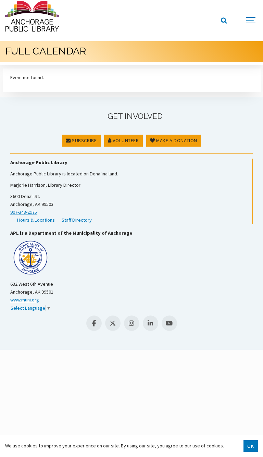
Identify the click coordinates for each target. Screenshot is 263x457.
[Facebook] (94, 323)
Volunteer (125, 140)
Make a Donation (176, 140)
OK (250, 446)
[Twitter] (113, 323)
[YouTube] (169, 323)
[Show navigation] (251, 20)
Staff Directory (77, 220)
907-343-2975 (23, 212)
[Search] (223, 20)
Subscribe (84, 140)
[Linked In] (150, 323)
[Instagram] (131, 323)
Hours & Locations (36, 220)
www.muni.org (24, 300)
